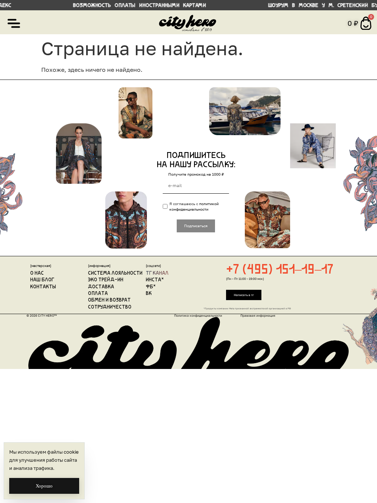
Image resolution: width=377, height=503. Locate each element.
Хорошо (44, 486)
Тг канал (157, 273)
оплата (98, 293)
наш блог (42, 280)
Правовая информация (257, 315)
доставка (101, 287)
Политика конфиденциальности (198, 315)
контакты (43, 287)
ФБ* (151, 287)
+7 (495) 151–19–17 (279, 270)
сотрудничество (109, 307)
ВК (149, 293)
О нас (37, 273)
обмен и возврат (109, 300)
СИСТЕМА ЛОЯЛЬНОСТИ (115, 273)
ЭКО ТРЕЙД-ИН (105, 280)
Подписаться (196, 226)
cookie (71, 452)
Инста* (155, 280)
